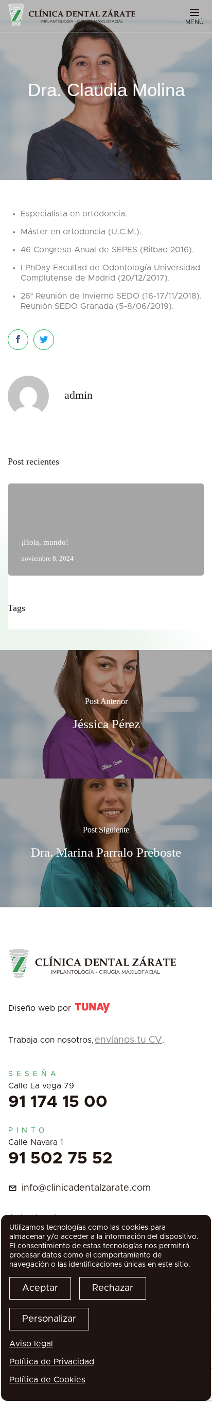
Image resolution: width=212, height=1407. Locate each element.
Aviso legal (31, 1344)
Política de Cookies (47, 1380)
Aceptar (40, 1288)
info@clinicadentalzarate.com (86, 1188)
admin (78, 394)
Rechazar (112, 1288)
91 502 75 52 (60, 1159)
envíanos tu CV (128, 1040)
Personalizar (49, 1319)
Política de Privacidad (51, 1362)
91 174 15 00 (58, 1102)
